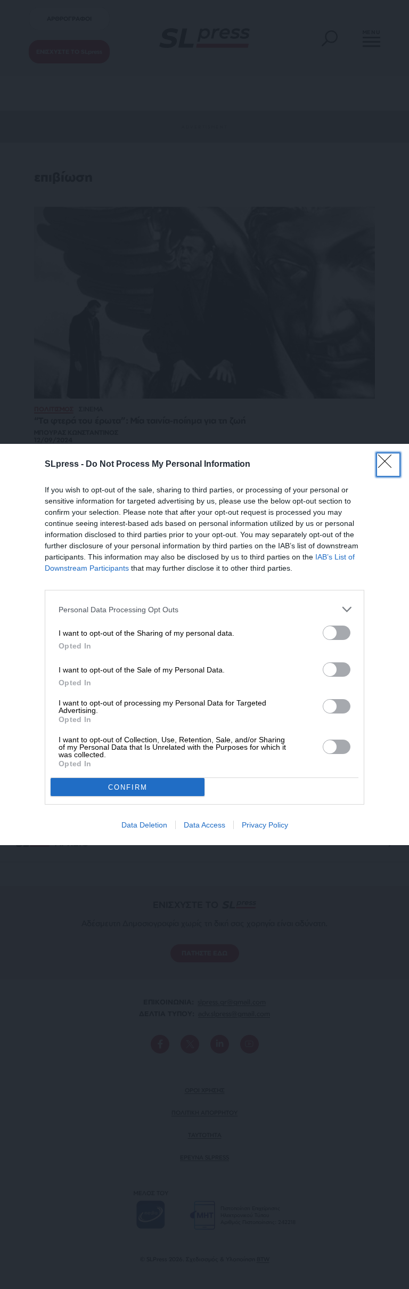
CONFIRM (128, 787)
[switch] (336, 633)
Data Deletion (144, 825)
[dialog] (204, 644)
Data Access (204, 825)
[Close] (388, 465)
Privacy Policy (265, 825)
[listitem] (204, 609)
